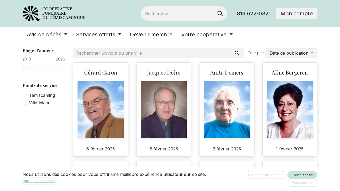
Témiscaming (42, 95)
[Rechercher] (220, 13)
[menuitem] (47, 34)
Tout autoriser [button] (302, 175)
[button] (291, 53)
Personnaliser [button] (302, 183)
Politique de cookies (39, 181)
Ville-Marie (39, 102)
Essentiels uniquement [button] (266, 175)
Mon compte (296, 13)
